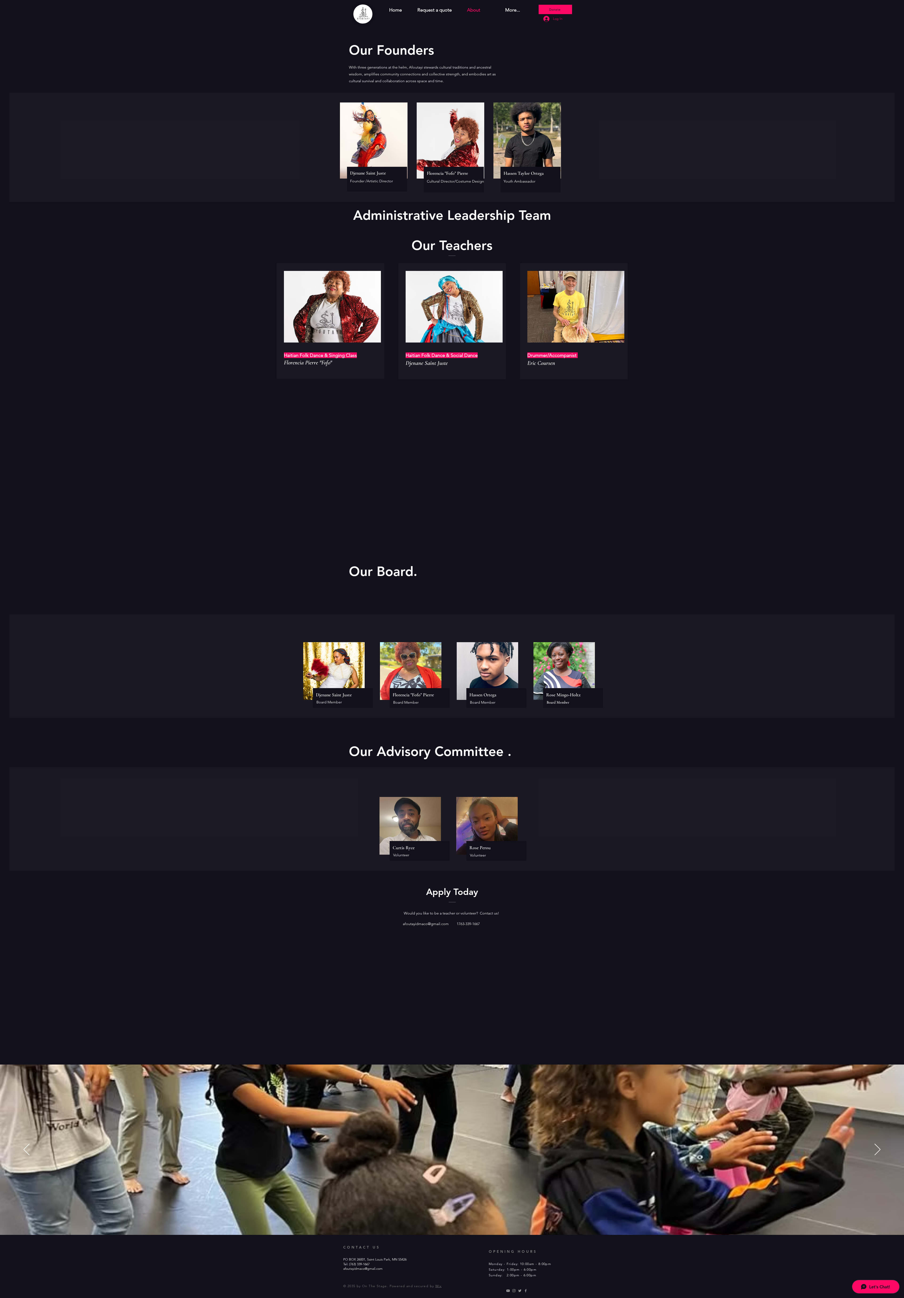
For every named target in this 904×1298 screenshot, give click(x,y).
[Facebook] (526, 1291)
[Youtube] (508, 1291)
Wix (438, 1286)
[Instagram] (514, 1291)
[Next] (877, 1150)
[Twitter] (520, 1291)
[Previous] (26, 1150)
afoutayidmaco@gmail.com (426, 924)
